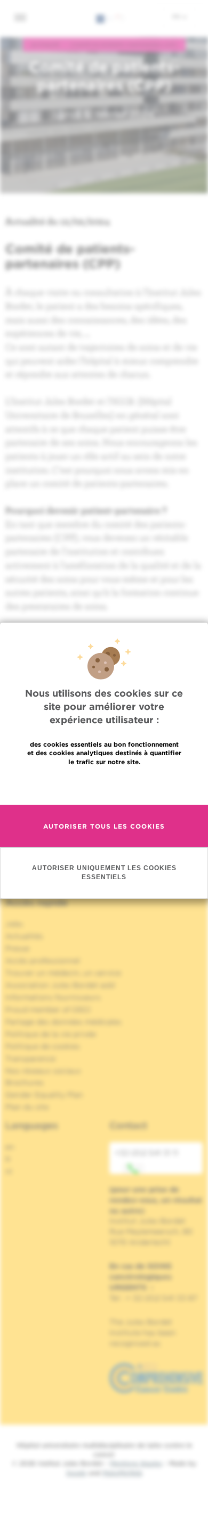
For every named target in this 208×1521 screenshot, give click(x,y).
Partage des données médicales (63, 1022)
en (9, 1147)
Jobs (14, 924)
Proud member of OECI (48, 1009)
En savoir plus (104, 785)
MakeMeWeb (122, 1473)
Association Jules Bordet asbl (60, 985)
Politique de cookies (42, 1046)
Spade (76, 1473)
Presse (17, 948)
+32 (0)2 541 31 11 (146, 1152)
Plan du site (27, 1107)
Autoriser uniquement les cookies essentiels (104, 872)
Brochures (24, 1082)
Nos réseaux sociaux (43, 1071)
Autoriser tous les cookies (104, 826)
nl (8, 1171)
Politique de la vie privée (50, 1034)
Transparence (30, 1058)
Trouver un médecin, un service (63, 973)
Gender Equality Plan (44, 1094)
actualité (45, 45)
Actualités (24, 936)
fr (176, 16)
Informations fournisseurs (53, 997)
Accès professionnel (42, 960)
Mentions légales (136, 1463)
